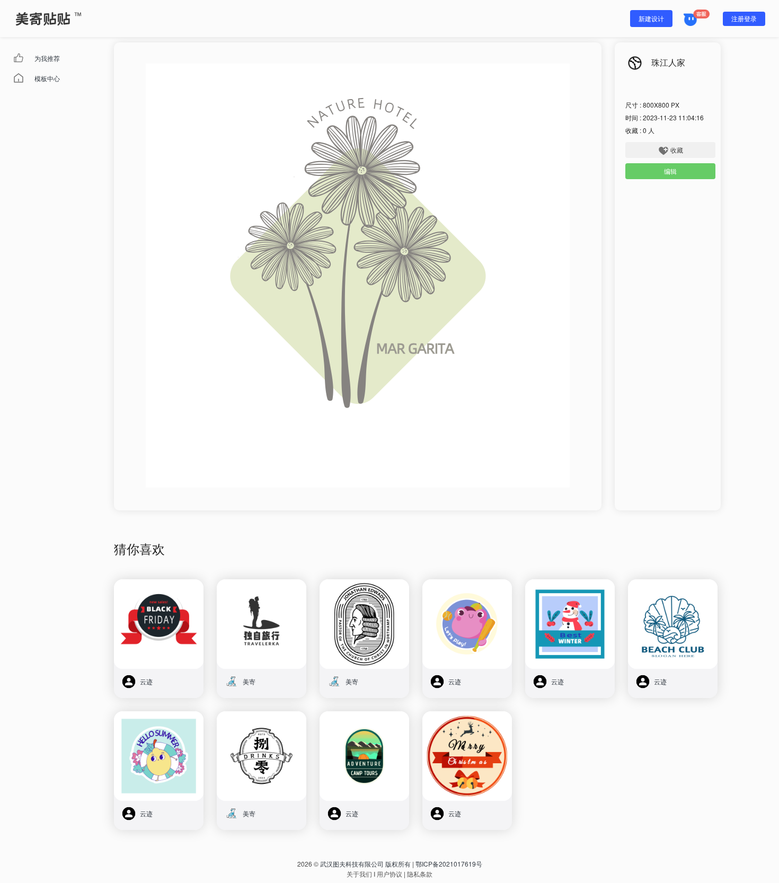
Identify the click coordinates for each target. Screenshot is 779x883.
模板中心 (47, 78)
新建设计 (651, 18)
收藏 (676, 149)
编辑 (670, 170)
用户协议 (389, 873)
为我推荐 (47, 58)
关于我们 (359, 873)
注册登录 (744, 18)
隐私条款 (419, 873)
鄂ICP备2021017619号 (448, 863)
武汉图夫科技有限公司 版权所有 (365, 863)
